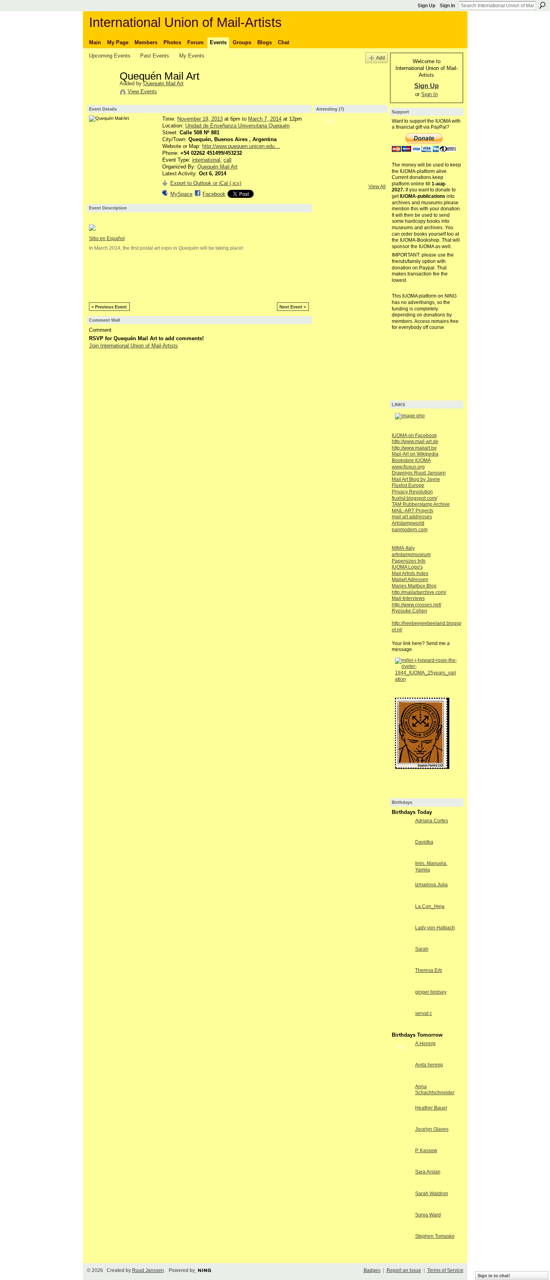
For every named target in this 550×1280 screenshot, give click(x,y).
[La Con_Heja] (401, 913)
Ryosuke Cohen (409, 611)
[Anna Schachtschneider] (401, 1093)
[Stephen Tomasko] (401, 1243)
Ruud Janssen (148, 1270)
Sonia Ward (428, 1215)
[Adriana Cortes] (401, 827)
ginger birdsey (431, 992)
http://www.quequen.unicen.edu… (241, 146)
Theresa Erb (428, 970)
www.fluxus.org (408, 467)
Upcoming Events (109, 56)
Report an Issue (404, 1270)
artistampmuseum (411, 554)
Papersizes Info (409, 561)
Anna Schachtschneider (435, 1090)
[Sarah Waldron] (401, 1200)
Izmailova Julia (431, 885)
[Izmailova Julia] (401, 891)
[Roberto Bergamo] (329, 133)
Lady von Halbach (435, 928)
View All (377, 186)
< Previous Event (109, 306)
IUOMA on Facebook (414, 435)
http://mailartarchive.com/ (419, 592)
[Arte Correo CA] (350, 133)
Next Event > (292, 306)
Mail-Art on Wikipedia (415, 454)
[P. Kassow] (401, 1157)
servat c (423, 1013)
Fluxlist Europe (408, 485)
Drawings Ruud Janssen (419, 473)
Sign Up (426, 5)
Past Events (154, 56)
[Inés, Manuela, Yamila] (401, 870)
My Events (192, 56)
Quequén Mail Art (163, 83)
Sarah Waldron (431, 1193)
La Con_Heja (430, 906)
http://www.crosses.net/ (416, 605)
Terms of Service (445, 1270)
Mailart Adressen (410, 579)
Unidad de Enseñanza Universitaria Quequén (237, 126)
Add (380, 57)
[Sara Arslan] (401, 1178)
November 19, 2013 (200, 119)
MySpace (181, 194)
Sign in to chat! (494, 1275)
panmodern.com (410, 529)
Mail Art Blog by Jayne (416, 479)
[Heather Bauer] (401, 1114)
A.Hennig (425, 1043)
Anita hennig (429, 1065)
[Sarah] (401, 956)
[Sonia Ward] (401, 1221)
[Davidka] (401, 849)
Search (542, 5)
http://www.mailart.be (414, 448)
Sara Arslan (427, 1172)
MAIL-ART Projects (412, 511)
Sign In (447, 5)
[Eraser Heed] (372, 133)
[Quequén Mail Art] (102, 92)
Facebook (214, 194)
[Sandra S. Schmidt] (350, 154)
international (206, 160)
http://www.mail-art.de (415, 441)
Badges (372, 1270)
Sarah (421, 949)
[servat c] (401, 1020)
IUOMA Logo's (407, 567)
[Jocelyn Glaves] (401, 1136)
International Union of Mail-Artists (185, 22)
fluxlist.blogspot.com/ (414, 498)
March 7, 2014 (264, 119)
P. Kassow (426, 1150)
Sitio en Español (107, 238)
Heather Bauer (431, 1108)
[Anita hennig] (401, 1071)
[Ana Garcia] (329, 154)
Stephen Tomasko (435, 1236)
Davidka (424, 842)
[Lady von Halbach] (401, 934)
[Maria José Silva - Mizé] (372, 154)
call (227, 160)
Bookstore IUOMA (411, 460)
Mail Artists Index (410, 573)
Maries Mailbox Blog (414, 586)
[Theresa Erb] (401, 977)
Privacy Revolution (412, 492)
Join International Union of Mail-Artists (133, 346)
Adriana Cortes (431, 821)
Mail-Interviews (408, 598)
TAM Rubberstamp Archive (421, 504)
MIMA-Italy (403, 548)
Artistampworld (408, 523)
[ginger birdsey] (401, 999)
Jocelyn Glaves (432, 1129)
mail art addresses (412, 517)
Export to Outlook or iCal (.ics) (205, 183)
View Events (142, 91)
